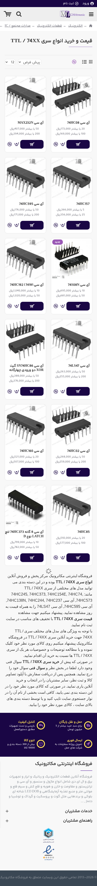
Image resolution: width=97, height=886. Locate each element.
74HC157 (83, 204)
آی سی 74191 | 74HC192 (27, 285)
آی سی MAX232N (31, 123)
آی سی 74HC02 (78, 451)
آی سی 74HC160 (32, 451)
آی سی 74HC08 (78, 123)
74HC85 (83, 532)
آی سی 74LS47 (79, 366)
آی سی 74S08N (79, 285)
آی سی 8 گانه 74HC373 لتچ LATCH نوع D (24, 534)
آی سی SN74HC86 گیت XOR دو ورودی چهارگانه (26, 368)
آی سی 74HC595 (31, 204)
